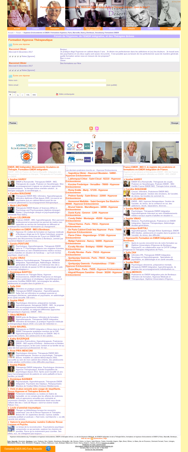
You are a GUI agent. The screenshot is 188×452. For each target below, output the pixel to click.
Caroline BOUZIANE (20, 193)
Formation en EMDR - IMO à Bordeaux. (30, 229)
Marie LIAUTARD (19, 205)
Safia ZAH (15, 286)
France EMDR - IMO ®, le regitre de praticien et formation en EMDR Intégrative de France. (149, 168)
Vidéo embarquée (66, 94)
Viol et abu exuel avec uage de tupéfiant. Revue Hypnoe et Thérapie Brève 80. (34, 390)
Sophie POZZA (18, 365)
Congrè (35, 29)
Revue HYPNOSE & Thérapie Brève (93, 28)
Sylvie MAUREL (18, 327)
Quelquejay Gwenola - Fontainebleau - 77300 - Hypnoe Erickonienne (91, 264)
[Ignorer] (31, 56)
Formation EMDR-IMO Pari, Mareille (23, 448)
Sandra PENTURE (19, 244)
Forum (170, 29)
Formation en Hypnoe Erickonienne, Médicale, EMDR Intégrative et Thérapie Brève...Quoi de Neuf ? (95, 7)
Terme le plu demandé (94, 449)
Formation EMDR (74, 29)
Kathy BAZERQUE (19, 339)
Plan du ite (85, 438)
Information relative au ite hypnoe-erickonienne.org (94, 446)
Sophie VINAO (17, 258)
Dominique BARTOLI (21, 272)
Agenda (112, 29)
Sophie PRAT (17, 300)
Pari (9, 441)
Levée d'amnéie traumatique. (25, 408)
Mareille (14, 441)
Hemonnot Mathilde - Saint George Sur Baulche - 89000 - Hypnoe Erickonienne (93, 202)
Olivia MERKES (18, 315)
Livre (150, 29)
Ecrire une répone (21, 44)
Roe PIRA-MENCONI (21, 351)
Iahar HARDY (18, 179)
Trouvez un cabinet (107, 443)
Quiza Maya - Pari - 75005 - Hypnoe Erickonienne (95, 269)
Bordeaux (29, 441)
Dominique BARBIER (21, 379)
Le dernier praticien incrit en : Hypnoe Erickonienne (91, 170)
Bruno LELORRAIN (20, 217)
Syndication (98, 438)
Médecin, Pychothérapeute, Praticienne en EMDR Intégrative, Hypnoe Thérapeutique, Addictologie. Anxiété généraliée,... (153, 223)
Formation (55, 29)
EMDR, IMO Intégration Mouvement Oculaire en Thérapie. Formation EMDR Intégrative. (33, 168)
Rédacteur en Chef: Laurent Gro (94, 444)
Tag (105, 438)
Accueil (17, 29)
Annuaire (131, 29)
